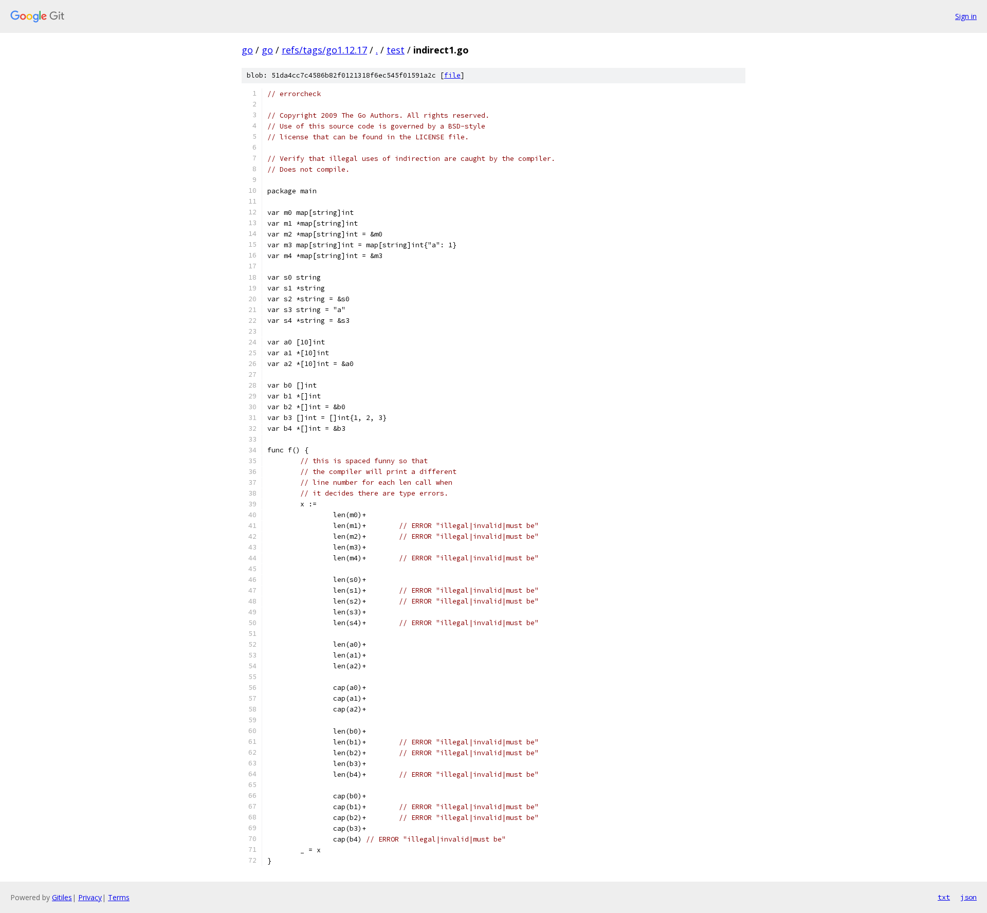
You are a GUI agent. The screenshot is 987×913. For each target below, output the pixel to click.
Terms (119, 897)
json (968, 897)
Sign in (966, 16)
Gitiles (62, 897)
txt (944, 897)
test (396, 50)
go (247, 50)
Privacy (90, 897)
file (452, 75)
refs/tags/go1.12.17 (324, 50)
